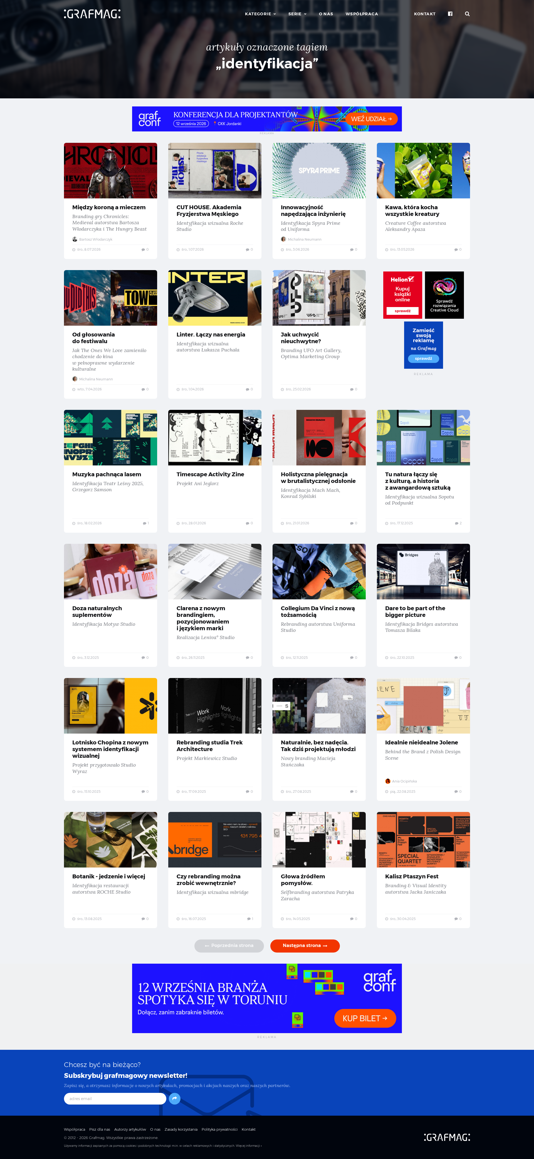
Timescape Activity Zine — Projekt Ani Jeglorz (214, 471)
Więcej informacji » (249, 1146)
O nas (326, 13)
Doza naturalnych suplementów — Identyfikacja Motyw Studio (110, 605)
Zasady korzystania (181, 1129)
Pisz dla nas (99, 1129)
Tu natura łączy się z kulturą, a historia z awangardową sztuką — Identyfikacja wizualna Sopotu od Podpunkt (423, 471)
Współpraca (362, 13)
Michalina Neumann (304, 239)
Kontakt (425, 13)
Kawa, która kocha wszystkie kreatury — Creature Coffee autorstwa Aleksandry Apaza (423, 201)
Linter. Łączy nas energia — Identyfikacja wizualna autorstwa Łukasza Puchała (214, 334)
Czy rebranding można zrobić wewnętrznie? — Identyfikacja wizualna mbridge (214, 870)
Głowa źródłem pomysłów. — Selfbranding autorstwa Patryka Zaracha (319, 870)
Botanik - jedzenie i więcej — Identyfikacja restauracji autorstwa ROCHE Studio (110, 870)
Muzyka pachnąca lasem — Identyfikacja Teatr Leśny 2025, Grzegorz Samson (110, 471)
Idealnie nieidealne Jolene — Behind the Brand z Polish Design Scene (423, 739)
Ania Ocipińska (404, 781)
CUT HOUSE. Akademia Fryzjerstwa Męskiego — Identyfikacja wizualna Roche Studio (214, 201)
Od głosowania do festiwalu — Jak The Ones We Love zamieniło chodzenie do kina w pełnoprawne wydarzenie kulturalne (110, 334)
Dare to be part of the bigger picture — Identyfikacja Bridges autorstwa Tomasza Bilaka (423, 605)
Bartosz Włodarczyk (95, 239)
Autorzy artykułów (130, 1129)
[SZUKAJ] (467, 13)
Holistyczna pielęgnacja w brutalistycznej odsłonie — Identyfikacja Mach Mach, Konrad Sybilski (319, 471)
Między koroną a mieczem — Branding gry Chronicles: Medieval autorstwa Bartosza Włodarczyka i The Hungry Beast (110, 201)
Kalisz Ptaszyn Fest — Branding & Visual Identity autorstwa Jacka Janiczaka (423, 870)
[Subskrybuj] (175, 1099)
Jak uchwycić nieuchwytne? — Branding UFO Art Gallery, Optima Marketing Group (319, 334)
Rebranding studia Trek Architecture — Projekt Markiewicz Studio (214, 739)
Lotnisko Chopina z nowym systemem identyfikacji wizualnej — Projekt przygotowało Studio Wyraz (110, 739)
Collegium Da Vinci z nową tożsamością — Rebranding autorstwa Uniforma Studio (319, 605)
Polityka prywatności (220, 1129)
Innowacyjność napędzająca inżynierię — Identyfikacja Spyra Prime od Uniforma (319, 201)
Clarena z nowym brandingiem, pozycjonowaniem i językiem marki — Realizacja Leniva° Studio (214, 605)
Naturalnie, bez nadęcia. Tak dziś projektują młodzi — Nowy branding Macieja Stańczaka (319, 739)
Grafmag (96, 1137)
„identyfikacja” (267, 63)
